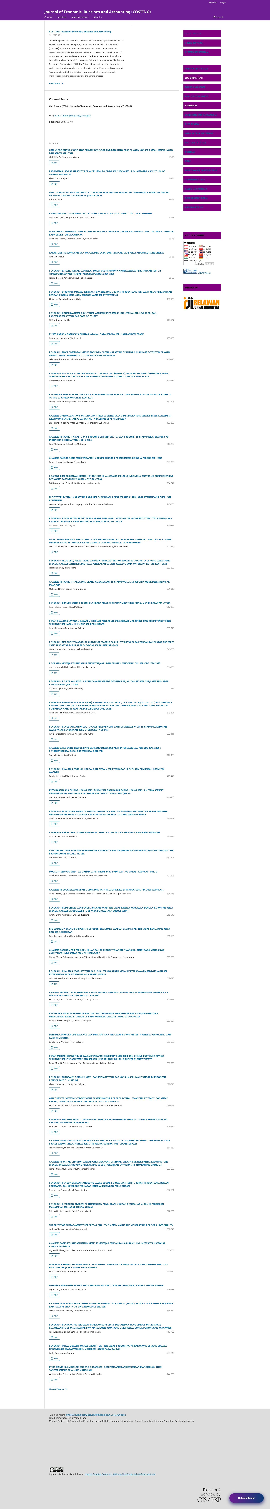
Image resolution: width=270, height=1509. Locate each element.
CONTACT (190, 151)
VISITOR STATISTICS (195, 142)
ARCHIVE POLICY (194, 207)
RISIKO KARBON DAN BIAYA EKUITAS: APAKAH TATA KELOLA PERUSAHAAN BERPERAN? (96, 334)
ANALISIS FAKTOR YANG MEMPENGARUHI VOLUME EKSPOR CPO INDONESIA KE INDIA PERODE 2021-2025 (105, 457)
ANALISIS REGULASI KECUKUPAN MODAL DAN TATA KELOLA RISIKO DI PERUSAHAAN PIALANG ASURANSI (106, 889)
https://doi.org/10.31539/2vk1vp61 (73, 115)
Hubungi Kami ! (246, 1498)
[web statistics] (190, 272)
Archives (62, 17)
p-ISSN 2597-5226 (193, 33)
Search (219, 17)
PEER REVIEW (192, 124)
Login (223, 2)
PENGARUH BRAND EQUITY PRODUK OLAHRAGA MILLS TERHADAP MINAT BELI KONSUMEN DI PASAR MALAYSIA (109, 602)
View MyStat (204, 272)
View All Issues (56, 1389)
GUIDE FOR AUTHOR (196, 188)
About (97, 17)
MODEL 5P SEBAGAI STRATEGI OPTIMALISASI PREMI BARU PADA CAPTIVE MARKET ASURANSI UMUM (103, 871)
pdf (55, 162)
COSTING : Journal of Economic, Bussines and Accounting (80, 31)
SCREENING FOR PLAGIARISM (201, 114)
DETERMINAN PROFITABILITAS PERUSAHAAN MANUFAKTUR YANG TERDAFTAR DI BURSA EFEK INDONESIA (106, 1285)
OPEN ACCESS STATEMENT (199, 133)
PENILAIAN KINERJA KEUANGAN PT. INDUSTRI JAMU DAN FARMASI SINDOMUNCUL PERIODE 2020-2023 (104, 663)
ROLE (188, 161)
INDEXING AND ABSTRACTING (201, 170)
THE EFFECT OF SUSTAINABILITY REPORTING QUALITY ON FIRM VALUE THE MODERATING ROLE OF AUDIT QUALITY (111, 1225)
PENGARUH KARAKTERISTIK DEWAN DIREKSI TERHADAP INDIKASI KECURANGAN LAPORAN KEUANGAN (104, 832)
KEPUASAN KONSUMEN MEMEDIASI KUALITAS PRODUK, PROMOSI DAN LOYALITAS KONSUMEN (100, 213)
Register (213, 2)
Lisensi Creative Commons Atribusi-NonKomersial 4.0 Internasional (120, 1474)
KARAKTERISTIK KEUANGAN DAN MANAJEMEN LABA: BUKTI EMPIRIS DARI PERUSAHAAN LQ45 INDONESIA (106, 252)
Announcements (80, 17)
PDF (55, 183)
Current (48, 17)
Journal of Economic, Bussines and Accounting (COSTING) (97, 11)
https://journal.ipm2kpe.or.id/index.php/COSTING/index (96, 1414)
